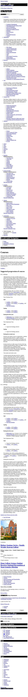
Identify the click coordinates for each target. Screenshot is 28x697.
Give (4, 152)
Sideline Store (9, 136)
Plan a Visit (8, 205)
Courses (5, 578)
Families (5, 184)
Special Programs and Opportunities (11, 579)
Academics (5, 17)
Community (6, 215)
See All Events (6, 517)
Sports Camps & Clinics (11, 132)
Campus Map (9, 166)
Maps (4, 150)
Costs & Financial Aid (11, 48)
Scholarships (9, 51)
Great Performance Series (12, 90)
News (4, 147)
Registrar (8, 30)
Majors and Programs (11, 52)
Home (4, 241)
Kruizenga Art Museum (11, 87)
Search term (3, 14)
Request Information (11, 58)
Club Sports (9, 138)
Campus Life (6, 96)
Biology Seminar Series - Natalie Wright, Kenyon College (12, 546)
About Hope (6, 669)
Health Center (9, 113)
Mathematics (9, 317)
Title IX (5, 647)
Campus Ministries (10, 107)
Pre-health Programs (11, 34)
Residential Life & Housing (12, 110)
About (4, 143)
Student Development (11, 105)
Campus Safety (9, 116)
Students (5, 155)
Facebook (5, 606)
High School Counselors (11, 56)
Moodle (8, 163)
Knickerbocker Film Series (12, 94)
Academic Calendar (10, 195)
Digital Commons (10, 70)
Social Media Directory (8, 638)
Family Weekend (10, 192)
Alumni (5, 200)
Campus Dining (9, 112)
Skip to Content (4, 1)
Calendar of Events (10, 218)
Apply (7, 53)
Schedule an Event (10, 174)
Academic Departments (11, 24)
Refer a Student (9, 212)
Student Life (9, 108)
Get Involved (9, 191)
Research (5, 60)
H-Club (8, 141)
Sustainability (9, 117)
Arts (4, 80)
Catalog (8, 36)
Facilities (8, 137)
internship (11, 293)
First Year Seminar (10, 306)
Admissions (6, 37)
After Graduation (7, 581)
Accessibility (6, 652)
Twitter (5, 607)
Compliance (6, 648)
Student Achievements (11, 49)
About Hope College (11, 223)
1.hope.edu (8, 159)
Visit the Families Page (8, 197)
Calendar (5, 149)
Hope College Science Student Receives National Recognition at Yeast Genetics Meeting (13, 565)
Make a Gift (9, 208)
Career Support (9, 210)
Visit (7, 55)
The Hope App (9, 157)
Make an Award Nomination (12, 204)
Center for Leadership (11, 72)
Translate (14, 232)
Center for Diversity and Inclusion (14, 114)
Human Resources (10, 177)
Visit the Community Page (9, 228)
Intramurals (8, 135)
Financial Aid (9, 190)
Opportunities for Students (12, 71)
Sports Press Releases (11, 133)
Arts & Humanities (10, 27)
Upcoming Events (10, 209)
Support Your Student (11, 193)
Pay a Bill (8, 188)
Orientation (8, 187)
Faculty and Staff (7, 584)
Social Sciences (9, 32)
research (10, 294)
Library (8, 33)
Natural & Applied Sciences (12, 29)
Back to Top (3, 687)
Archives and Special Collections (13, 74)
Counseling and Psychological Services (15, 119)
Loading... (3, 268)
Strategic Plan (9, 175)
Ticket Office (9, 89)
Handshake (8, 164)
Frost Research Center (11, 77)
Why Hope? (9, 47)
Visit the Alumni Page (8, 213)
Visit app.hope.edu (7, 168)
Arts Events (9, 221)
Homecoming (9, 203)
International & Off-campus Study (14, 25)
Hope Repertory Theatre (11, 91)
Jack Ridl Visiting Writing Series (13, 93)
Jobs (4, 151)
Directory (5, 235)
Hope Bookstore (10, 109)
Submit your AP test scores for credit (9, 515)
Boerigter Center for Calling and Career (15, 118)
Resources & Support (11, 28)
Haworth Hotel (9, 224)
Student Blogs (9, 57)
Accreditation (6, 650)
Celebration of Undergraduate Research (15, 79)
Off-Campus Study (7, 580)
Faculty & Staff (6, 170)
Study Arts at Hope (10, 95)
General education (10, 318)
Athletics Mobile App (11, 140)
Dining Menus (9, 165)
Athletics (5, 121)
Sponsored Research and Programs (14, 75)
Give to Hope (6, 677)
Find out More (4, 593)
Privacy (5, 653)
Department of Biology (8, 243)
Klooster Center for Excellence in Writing (15, 76)
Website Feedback (7, 651)
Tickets (8, 131)
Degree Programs (7, 576)
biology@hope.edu (5, 604)
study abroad (17, 292)
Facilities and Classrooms (9, 583)
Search (21, 14)
